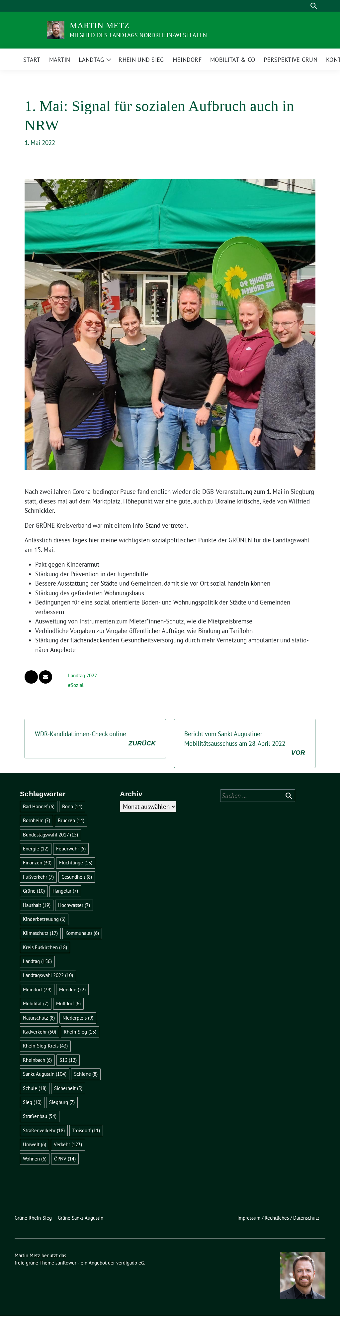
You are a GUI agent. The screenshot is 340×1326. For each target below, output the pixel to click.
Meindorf (37, 989)
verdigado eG (130, 1263)
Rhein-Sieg (80, 1032)
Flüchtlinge (75, 862)
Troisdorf (86, 1130)
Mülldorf (68, 1003)
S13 (68, 1060)
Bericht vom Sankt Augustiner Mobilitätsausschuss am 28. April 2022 (244, 743)
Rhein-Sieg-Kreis (45, 1046)
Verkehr (68, 1144)
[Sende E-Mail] (45, 677)
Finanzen (37, 862)
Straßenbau (39, 1116)
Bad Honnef (38, 806)
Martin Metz (99, 25)
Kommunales (82, 933)
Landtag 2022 (82, 675)
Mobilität (35, 1003)
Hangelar (65, 891)
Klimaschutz (40, 933)
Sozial (77, 685)
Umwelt (34, 1144)
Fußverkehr (38, 877)
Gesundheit (76, 877)
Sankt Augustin (44, 1074)
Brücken (71, 820)
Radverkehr (39, 1032)
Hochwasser (74, 905)
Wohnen (34, 1159)
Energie (35, 848)
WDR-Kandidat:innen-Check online (95, 738)
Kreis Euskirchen (45, 947)
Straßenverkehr (44, 1130)
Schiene (86, 1074)
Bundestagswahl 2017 (50, 834)
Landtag (37, 961)
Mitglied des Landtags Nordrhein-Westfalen (138, 35)
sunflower (65, 1263)
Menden (72, 989)
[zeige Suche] (313, 6)
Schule (34, 1088)
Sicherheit (68, 1088)
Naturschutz (39, 1018)
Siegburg (62, 1102)
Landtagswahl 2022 (48, 975)
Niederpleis (77, 1018)
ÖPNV (65, 1159)
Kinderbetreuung (44, 919)
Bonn (72, 806)
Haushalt (36, 905)
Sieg (32, 1102)
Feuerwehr (71, 848)
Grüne (34, 891)
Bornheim (36, 820)
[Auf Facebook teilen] (31, 677)
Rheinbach (37, 1060)
